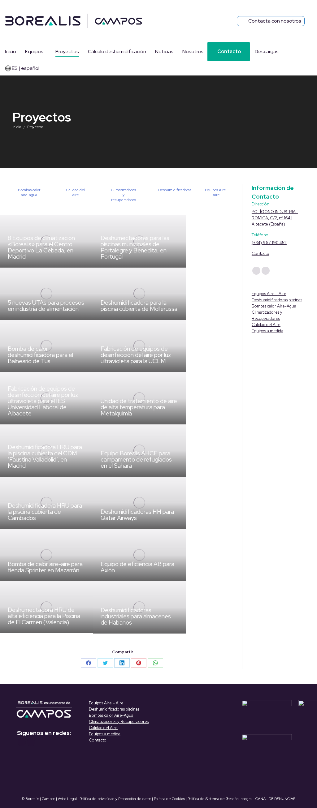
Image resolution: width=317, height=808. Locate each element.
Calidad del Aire (266, 324)
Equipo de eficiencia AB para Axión (137, 567)
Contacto (260, 253)
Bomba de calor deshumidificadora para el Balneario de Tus (40, 355)
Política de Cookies (169, 798)
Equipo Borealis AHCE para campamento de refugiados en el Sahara (136, 459)
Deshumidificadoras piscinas (277, 300)
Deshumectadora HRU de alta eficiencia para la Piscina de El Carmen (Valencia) (44, 616)
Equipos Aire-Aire (216, 192)
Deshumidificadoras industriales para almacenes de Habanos (136, 616)
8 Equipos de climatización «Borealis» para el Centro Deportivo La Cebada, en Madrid (41, 247)
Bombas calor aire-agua (29, 192)
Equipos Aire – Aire (269, 293)
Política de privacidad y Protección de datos (115, 798)
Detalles (16, 276)
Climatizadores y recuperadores (123, 194)
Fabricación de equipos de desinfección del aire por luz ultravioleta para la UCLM (136, 355)
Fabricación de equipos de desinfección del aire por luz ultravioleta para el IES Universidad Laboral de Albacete (43, 401)
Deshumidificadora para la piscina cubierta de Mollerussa (139, 306)
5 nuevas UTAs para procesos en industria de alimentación (46, 306)
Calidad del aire (75, 192)
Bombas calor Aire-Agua (274, 306)
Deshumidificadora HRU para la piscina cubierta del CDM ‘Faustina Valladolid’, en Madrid (45, 456)
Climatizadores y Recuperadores (119, 721)
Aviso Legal (67, 798)
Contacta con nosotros (274, 21)
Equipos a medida (267, 330)
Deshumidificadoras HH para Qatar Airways (137, 515)
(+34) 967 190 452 (269, 242)
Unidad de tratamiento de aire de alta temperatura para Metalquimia (139, 407)
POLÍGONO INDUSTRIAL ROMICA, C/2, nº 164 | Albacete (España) (275, 218)
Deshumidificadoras (174, 189)
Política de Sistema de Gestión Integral (220, 798)
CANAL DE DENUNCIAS (275, 798)
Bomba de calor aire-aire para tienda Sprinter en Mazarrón (45, 567)
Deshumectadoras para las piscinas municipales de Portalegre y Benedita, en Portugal (135, 247)
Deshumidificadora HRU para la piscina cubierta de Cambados (45, 512)
